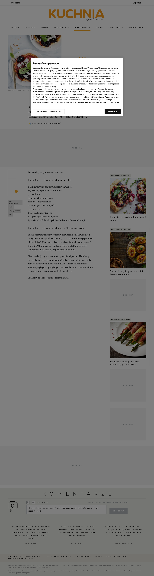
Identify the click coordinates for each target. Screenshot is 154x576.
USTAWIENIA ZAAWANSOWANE (49, 112)
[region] (77, 87)
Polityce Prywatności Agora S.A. (107, 102)
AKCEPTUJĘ (112, 112)
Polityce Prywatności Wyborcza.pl (79, 102)
